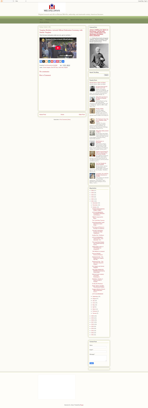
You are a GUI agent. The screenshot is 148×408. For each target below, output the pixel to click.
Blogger (81, 405)
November (95, 205)
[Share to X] (66, 65)
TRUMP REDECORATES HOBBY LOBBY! (98, 209)
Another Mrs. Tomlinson (98, 235)
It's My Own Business (97, 283)
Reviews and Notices (44, 22)
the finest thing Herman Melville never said (101, 87)
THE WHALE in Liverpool (98, 251)
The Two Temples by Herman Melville (101, 164)
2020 (92, 316)
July (94, 300)
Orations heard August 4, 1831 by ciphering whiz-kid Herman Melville (102, 153)
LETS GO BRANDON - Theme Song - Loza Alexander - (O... (97, 239)
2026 (92, 190)
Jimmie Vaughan (46, 67)
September (95, 296)
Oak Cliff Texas (54, 67)
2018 (92, 320)
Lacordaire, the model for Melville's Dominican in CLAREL (102, 175)
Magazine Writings (99, 19)
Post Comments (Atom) (65, 119)
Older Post (82, 114)
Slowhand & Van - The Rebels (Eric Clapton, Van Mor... (98, 258)
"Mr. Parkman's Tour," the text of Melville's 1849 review (102, 120)
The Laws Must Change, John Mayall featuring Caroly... (98, 243)
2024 (92, 194)
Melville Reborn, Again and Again (98, 82)
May (94, 304)
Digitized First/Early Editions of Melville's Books (81, 19)
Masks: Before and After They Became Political (98, 286)
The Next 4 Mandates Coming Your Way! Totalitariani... (97, 232)
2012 (92, 332)
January (95, 313)
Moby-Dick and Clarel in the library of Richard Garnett (102, 98)
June (94, 302)
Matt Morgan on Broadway (100, 142)
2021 (92, 201)
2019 (92, 318)
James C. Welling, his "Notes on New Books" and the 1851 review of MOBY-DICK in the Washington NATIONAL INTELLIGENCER (99, 32)
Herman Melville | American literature (97, 254)
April (94, 307)
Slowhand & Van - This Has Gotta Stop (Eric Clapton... (97, 263)
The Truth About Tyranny (98, 220)
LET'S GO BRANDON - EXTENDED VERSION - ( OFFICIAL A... (98, 214)
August (94, 298)
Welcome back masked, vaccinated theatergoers (98, 275)
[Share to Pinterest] (69, 65)
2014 (92, 328)
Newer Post (42, 114)
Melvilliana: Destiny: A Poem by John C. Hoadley (97, 280)
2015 (92, 326)
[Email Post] (61, 65)
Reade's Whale (99, 108)
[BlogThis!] (65, 65)
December (95, 203)
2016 (92, 324)
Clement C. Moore (63, 19)
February (95, 311)
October (95, 207)
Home (41, 19)
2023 (92, 196)
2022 (92, 199)
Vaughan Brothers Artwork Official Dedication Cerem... (98, 290)
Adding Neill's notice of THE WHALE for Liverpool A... (97, 248)
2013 (92, 330)
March (94, 309)
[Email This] (63, 65)
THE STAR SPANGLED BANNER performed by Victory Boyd (98, 271)
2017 (92, 322)
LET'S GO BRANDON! (97, 293)
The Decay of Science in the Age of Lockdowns (98, 228)
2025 (92, 192)
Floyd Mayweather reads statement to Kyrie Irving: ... (98, 224)
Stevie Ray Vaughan (63, 67)
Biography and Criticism (51, 19)
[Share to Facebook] (68, 65)
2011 (92, 334)
